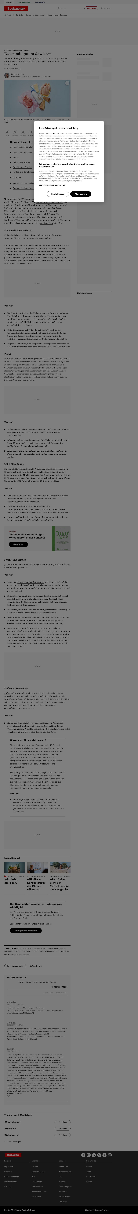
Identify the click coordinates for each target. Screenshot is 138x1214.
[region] (69, 161)
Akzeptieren (81, 194)
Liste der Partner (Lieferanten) (52, 185)
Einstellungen (57, 194)
